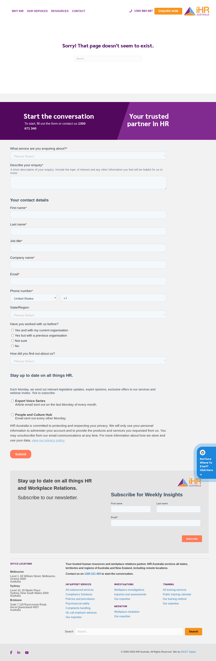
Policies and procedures (80, 599)
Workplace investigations (129, 589)
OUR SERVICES (37, 11)
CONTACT (78, 11)
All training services (174, 589)
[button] (193, 631)
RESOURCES (60, 11)
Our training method (174, 599)
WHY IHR (18, 11)
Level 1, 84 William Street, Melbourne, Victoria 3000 (33, 577)
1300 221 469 (92, 573)
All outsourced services (79, 589)
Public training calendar (177, 594)
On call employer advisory (81, 612)
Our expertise (74, 617)
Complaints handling (78, 608)
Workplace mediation (127, 611)
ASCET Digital (188, 651)
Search (69, 631)
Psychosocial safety (77, 603)
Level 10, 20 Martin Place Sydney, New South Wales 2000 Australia (29, 593)
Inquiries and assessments (130, 594)
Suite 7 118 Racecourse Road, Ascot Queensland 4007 (28, 606)
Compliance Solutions (79, 594)
